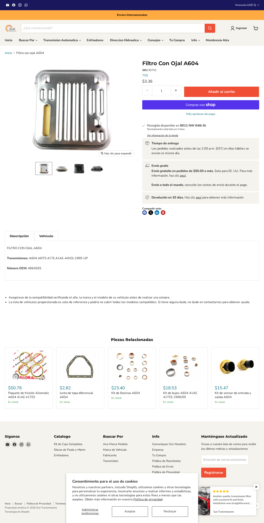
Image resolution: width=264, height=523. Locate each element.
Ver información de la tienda (162, 135)
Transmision (110, 461)
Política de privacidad (148, 499)
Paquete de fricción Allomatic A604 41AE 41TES (28, 395)
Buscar (18, 503)
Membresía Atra (217, 40)
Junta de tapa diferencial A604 (76, 395)
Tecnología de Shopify (17, 512)
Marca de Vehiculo (115, 450)
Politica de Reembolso (166, 461)
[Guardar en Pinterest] (163, 212)
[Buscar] (210, 28)
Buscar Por (27, 40)
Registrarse (213, 472)
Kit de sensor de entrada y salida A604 (233, 395)
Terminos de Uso (64, 503)
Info (194, 40)
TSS (145, 75)
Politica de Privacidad (166, 472)
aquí (183, 175)
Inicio (8, 40)
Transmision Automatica (61, 40)
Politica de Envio (162, 466)
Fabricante (110, 455)
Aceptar (129, 511)
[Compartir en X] (150, 212)
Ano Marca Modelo (115, 444)
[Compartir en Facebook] (144, 212)
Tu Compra (177, 40)
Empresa (158, 450)
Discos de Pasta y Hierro (69, 450)
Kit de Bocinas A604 (125, 393)
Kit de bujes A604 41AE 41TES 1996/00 (180, 395)
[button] (44, 168)
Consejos (154, 40)
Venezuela (245, 5)
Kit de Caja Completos (68, 444)
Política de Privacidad (39, 503)
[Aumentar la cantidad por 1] (176, 90)
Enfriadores (95, 40)
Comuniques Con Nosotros (169, 444)
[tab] (19, 236)
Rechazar (170, 511)
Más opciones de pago (200, 114)
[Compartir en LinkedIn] (157, 212)
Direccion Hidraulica (125, 40)
